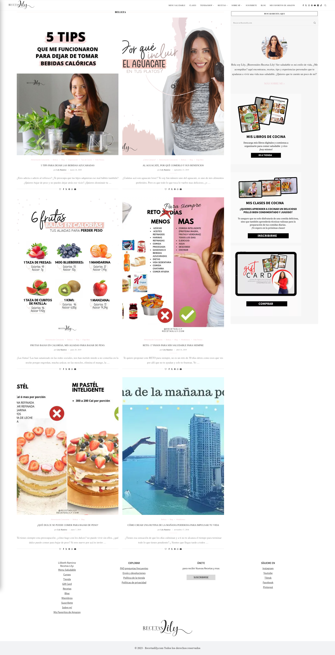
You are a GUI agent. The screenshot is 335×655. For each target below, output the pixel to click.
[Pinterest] (312, 5)
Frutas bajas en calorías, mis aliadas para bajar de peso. (67, 345)
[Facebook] (303, 5)
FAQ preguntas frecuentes (134, 568)
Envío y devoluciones (134, 573)
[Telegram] (318, 5)
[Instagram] (309, 5)
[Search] (325, 5)
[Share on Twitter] (66, 189)
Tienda (67, 579)
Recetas (222, 5)
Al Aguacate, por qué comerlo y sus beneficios (173, 165)
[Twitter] (306, 5)
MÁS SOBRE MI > (274, 83)
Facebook (268, 582)
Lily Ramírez (61, 170)
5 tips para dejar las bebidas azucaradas (67, 165)
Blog (263, 5)
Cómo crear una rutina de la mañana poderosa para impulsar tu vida (173, 525)
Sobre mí (235, 5)
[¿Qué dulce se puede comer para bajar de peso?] (67, 446)
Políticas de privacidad (134, 582)
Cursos (67, 574)
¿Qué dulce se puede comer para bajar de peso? (67, 525)
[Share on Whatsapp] (72, 189)
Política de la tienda (134, 577)
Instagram (268, 568)
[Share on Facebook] (63, 189)
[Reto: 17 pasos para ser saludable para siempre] (173, 266)
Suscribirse (201, 577)
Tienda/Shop (206, 5)
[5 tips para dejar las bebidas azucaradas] (67, 86)
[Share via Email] (75, 189)
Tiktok (268, 577)
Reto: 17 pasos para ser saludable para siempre (173, 345)
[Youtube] (315, 5)
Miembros (67, 598)
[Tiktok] (321, 5)
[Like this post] (60, 189)
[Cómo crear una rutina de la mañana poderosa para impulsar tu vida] (173, 446)
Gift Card (67, 584)
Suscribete (251, 5)
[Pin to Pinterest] (69, 189)
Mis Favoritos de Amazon (67, 612)
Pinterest (268, 587)
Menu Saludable (177, 5)
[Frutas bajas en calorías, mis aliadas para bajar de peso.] (67, 266)
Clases (192, 5)
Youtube (268, 573)
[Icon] (173, 86)
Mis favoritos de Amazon (282, 5)
